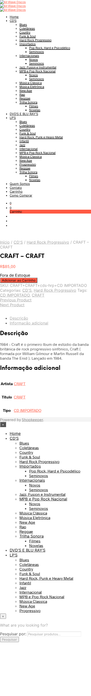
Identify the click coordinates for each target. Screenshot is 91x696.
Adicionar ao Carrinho (18, 280)
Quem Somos (20, 184)
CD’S (13, 21)
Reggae (24, 98)
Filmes (33, 106)
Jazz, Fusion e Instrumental (37, 67)
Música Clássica (30, 83)
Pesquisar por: (13, 633)
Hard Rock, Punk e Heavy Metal (41, 137)
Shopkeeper (32, 419)
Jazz (22, 145)
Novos (33, 59)
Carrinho (16, 191)
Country (24, 32)
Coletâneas (27, 28)
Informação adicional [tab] (29, 323)
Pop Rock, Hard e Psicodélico (49, 48)
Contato (16, 188)
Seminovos (36, 52)
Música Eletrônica (31, 87)
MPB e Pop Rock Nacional (37, 71)
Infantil (24, 141)
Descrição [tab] (19, 318)
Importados (27, 44)
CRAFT (38, 295)
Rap (22, 94)
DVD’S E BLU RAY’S (24, 114)
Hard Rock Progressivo (35, 40)
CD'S (18, 242)
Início (5, 242)
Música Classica (30, 156)
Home (14, 17)
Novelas (34, 110)
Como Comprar (21, 195)
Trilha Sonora (28, 102)
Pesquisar (9, 639)
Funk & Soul (27, 36)
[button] (10, 203)
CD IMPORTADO (15, 295)
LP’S (13, 118)
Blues (23, 24)
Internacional (28, 149)
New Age (25, 90)
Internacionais (29, 56)
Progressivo (27, 164)
